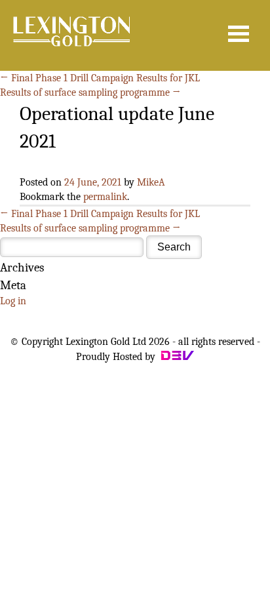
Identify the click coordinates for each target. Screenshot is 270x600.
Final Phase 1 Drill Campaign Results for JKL (100, 78)
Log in (13, 301)
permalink (105, 197)
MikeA (151, 182)
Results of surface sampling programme (90, 92)
